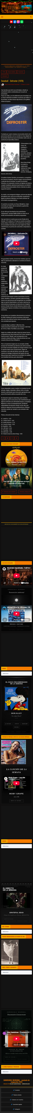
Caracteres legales (17, 1104)
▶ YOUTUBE (8, 723)
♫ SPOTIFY (16, 723)
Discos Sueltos (11, 72)
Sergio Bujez (26, 1084)
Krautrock (20, 72)
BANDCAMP (25, 723)
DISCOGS (16, 727)
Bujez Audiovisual (15, 1084)
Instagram (17, 1109)
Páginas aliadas (17, 1095)
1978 (3, 72)
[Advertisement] (16, 47)
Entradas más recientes (10, 491)
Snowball (4, 76)
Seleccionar (5, 673)
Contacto (17, 1090)
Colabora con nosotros (17, 1099)
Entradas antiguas (24, 491)
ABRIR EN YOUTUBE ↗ (16, 800)
